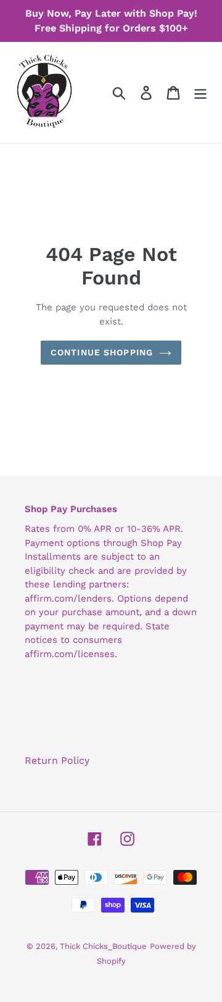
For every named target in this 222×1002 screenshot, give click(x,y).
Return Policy (57, 760)
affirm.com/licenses (70, 654)
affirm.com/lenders (68, 598)
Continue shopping (102, 352)
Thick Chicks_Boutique (103, 946)
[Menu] (200, 93)
